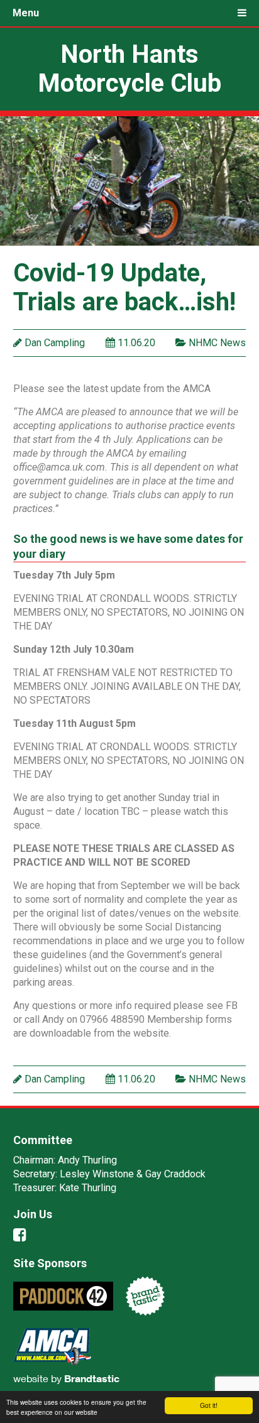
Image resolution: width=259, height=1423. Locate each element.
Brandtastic (91, 1378)
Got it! (209, 1405)
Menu (26, 13)
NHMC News (217, 343)
